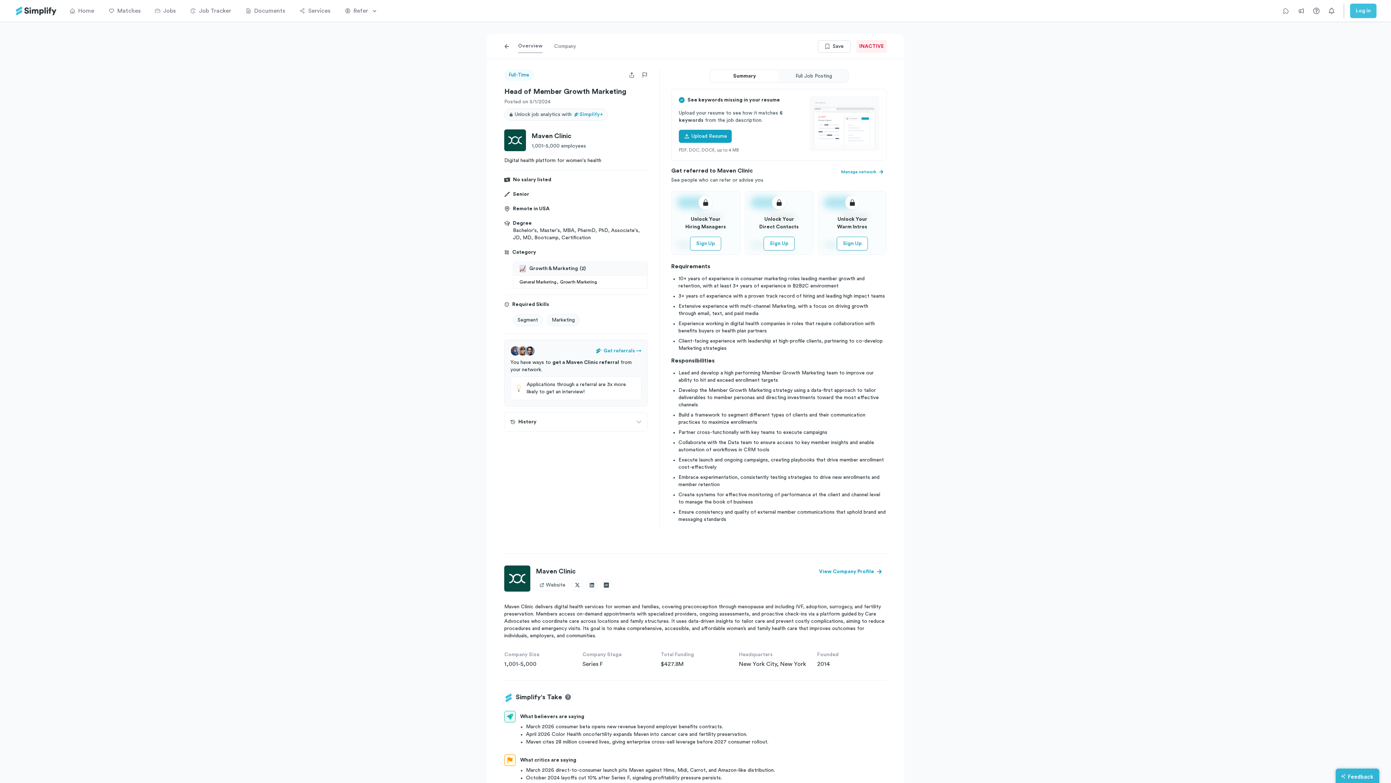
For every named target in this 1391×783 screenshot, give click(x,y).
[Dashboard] (36, 11)
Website (555, 585)
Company (565, 46)
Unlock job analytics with (559, 114)
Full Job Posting (813, 76)
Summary (744, 76)
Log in (1363, 10)
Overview (530, 46)
